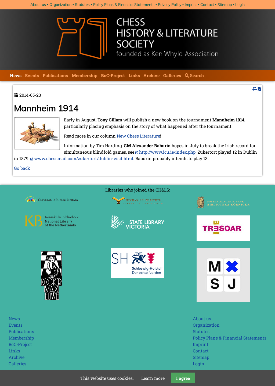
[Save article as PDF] (259, 89)
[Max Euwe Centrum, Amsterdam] (51, 301)
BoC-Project (113, 75)
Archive (151, 75)
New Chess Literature (138, 136)
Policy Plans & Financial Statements (123, 4)
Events (32, 75)
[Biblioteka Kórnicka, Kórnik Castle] (223, 206)
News (15, 75)
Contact (207, 4)
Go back (22, 168)
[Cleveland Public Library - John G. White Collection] (51, 203)
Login (240, 4)
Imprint (191, 4)
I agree (183, 378)
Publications (55, 75)
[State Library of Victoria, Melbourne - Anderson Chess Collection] (137, 232)
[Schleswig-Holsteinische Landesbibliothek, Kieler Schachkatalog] (137, 276)
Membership (84, 75)
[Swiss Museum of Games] (223, 300)
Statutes (82, 4)
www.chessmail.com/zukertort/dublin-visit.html (83, 158)
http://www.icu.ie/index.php (167, 152)
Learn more (153, 378)
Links (134, 75)
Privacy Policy (169, 4)
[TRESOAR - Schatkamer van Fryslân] (223, 239)
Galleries (172, 75)
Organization (60, 4)
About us (38, 4)
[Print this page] (254, 89)
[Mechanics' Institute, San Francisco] (137, 202)
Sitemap (225, 4)
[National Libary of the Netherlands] (51, 225)
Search (197, 75)
